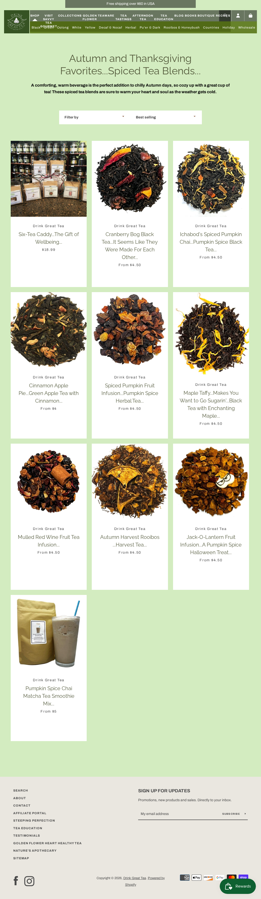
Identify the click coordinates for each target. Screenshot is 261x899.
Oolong (63, 27)
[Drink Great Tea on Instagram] (29, 881)
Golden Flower (90, 17)
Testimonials (26, 835)
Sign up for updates (164, 790)
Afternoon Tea (143, 17)
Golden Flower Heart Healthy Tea (47, 843)
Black (36, 27)
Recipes (223, 15)
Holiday (229, 27)
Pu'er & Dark (150, 27)
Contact (22, 805)
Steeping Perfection (34, 820)
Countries (211, 27)
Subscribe (231, 813)
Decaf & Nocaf (110, 27)
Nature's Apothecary (35, 850)
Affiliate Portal (29, 813)
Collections (70, 15)
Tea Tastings (123, 17)
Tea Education (163, 17)
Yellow (90, 27)
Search (20, 790)
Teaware (106, 15)
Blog (179, 15)
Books (191, 15)
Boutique (206, 15)
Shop (34, 15)
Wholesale (246, 27)
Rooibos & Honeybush (182, 27)
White (77, 27)
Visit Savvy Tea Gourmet (48, 21)
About (19, 798)
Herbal (130, 27)
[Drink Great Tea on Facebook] (16, 881)
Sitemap (21, 858)
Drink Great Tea (134, 878)
